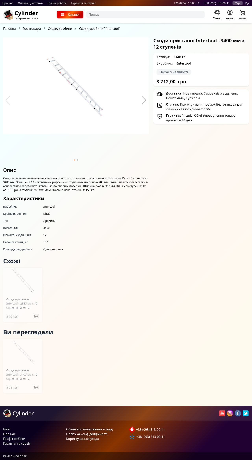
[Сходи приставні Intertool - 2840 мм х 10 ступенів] (22, 281)
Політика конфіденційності (86, 434)
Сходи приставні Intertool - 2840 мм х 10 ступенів (21, 303)
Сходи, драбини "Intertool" (99, 28)
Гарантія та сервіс (83, 3)
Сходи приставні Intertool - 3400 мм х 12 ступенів (21, 374)
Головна (9, 28)
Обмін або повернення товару (89, 429)
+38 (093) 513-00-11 (217, 3)
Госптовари (32, 28)
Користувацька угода (82, 439)
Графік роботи (57, 3)
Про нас (7, 3)
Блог (6, 429)
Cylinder (26, 13)
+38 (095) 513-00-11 (186, 3)
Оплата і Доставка (30, 3)
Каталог (74, 14)
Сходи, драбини (60, 28)
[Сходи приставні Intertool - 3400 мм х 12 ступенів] (22, 352)
